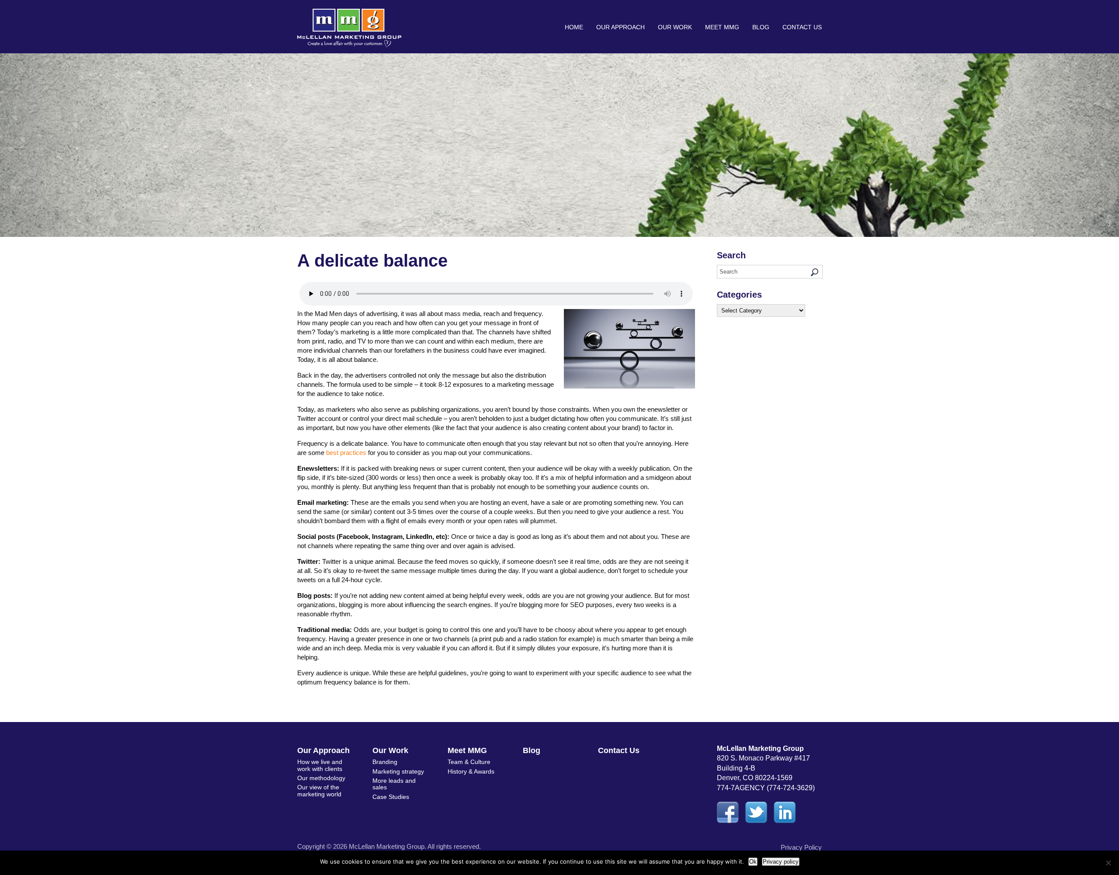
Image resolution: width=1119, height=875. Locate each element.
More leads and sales (394, 784)
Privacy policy (781, 861)
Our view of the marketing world (319, 790)
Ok (753, 861)
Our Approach (620, 27)
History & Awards (471, 771)
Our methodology (321, 777)
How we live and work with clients (319, 765)
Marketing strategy (398, 771)
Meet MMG (722, 27)
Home (574, 27)
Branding (384, 761)
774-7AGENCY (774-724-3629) (766, 788)
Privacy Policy (801, 847)
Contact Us (802, 27)
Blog (760, 27)
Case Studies (390, 796)
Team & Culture (469, 761)
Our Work (675, 27)
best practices (346, 452)
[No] (1108, 862)
